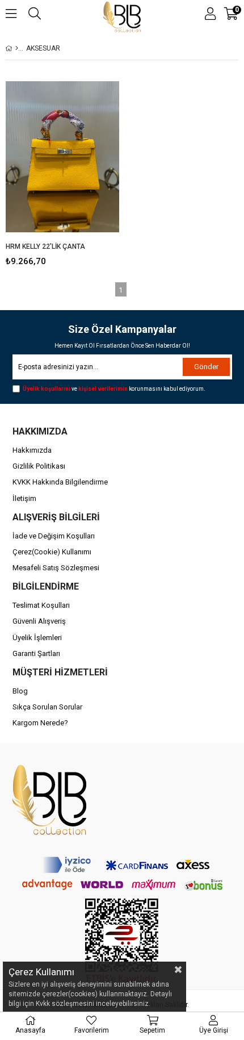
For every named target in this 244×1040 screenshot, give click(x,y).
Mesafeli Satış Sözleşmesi (55, 567)
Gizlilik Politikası (38, 466)
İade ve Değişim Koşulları (53, 536)
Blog (20, 691)
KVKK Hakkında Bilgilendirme (60, 482)
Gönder (206, 366)
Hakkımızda (32, 450)
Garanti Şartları (36, 653)
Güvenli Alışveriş (39, 621)
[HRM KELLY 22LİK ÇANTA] (62, 157)
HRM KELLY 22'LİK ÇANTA (45, 246)
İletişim (24, 498)
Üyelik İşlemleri (37, 637)
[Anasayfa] (16, 48)
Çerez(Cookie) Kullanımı (51, 552)
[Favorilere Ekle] (63, 171)
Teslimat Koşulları (41, 605)
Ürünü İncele (86, 171)
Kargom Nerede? (40, 723)
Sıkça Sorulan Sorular (47, 707)
